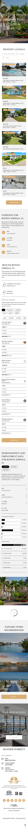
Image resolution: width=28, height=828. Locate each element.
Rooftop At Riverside (7, 341)
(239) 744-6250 (8, 764)
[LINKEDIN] (12, 800)
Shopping (18, 310)
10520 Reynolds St (6, 382)
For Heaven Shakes (6, 322)
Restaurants (10, 310)
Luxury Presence (14, 810)
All (4, 310)
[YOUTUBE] (16, 800)
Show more (14, 440)
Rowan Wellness (6, 400)
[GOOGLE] (19, 800)
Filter (7, 57)
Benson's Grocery (6, 360)
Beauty (11, 313)
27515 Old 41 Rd (5, 324)
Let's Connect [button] (14, 737)
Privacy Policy (20, 818)
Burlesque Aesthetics (7, 419)
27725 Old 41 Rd (5, 401)
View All (14, 696)
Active (5, 313)
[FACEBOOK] (4, 800)
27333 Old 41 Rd (5, 343)
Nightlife (17, 313)
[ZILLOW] (23, 800)
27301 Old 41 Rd (5, 362)
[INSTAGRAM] (8, 800)
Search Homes (14, 202)
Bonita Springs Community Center (8, 380)
